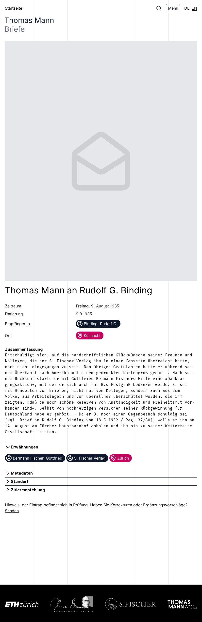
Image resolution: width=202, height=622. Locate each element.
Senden (12, 510)
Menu (173, 8)
